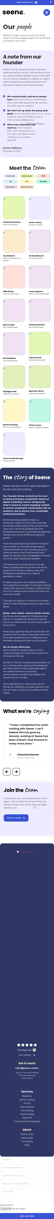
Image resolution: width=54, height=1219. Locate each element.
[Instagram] (29, 1083)
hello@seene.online (27, 1068)
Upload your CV (7, 1205)
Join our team (27, 1216)
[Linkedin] (24, 1083)
